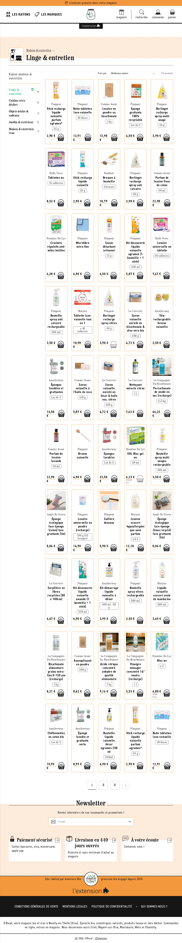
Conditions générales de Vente (36, 906)
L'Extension (101, 938)
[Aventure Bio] (91, 879)
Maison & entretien (38, 50)
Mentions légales (75, 906)
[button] (142, 14)
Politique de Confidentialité (112, 906)
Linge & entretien (15, 92)
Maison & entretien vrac (21, 131)
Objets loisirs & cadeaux (18, 113)
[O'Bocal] (91, 14)
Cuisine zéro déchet (17, 103)
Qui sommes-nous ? (154, 906)
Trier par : (103, 73)
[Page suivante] (125, 785)
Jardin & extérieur (21, 122)
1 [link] (92, 785)
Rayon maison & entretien (20, 76)
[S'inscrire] (126, 821)
